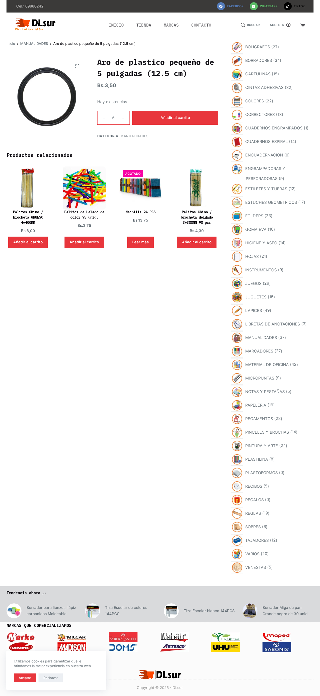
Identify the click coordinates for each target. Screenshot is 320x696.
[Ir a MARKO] (20, 636)
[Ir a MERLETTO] (174, 636)
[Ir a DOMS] (123, 646)
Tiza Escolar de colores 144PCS (126, 610)
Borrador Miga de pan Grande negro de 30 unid (285, 610)
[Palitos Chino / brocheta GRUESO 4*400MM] (28, 188)
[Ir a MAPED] (276, 636)
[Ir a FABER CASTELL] (123, 636)
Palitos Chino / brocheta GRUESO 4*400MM (28, 217)
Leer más (140, 242)
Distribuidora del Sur (29, 29)
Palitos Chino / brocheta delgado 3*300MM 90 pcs (197, 217)
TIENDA (143, 25)
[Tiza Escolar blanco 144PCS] (171, 610)
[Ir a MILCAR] (72, 636)
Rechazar (51, 678)
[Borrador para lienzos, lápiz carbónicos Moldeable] (14, 610)
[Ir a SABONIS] (276, 646)
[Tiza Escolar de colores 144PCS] (92, 610)
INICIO (116, 25)
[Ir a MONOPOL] (20, 646)
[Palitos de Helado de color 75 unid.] (84, 188)
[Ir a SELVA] (225, 636)
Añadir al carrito (175, 117)
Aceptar (25, 678)
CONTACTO (201, 25)
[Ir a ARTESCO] (174, 646)
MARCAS (171, 25)
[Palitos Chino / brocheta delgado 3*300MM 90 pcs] (196, 188)
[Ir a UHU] (225, 646)
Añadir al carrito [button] (28, 242)
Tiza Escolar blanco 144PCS (209, 610)
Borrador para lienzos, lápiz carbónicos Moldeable (51, 610)
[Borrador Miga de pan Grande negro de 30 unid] (250, 610)
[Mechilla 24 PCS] (140, 188)
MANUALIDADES (134, 136)
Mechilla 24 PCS (141, 212)
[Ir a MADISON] (72, 646)
